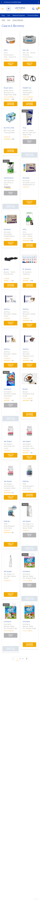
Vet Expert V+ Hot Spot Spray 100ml (10, 576)
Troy (24, 128)
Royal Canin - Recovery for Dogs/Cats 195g (10, 92)
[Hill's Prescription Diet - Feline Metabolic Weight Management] (29, 219)
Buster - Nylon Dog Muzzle (9, 273)
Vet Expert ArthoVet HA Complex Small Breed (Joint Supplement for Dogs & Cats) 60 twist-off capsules (10, 486)
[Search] (33, 8)
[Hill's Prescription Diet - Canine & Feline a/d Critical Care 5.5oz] (10, 39)
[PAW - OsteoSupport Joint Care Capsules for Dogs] (29, 471)
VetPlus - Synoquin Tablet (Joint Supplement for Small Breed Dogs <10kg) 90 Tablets (10, 354)
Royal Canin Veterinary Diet (10, 88)
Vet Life (26, 50)
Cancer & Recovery (17, 20)
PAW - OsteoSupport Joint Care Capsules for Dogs (28, 486)
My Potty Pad (9, 128)
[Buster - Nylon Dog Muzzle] (10, 259)
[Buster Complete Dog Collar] (29, 378)
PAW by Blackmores (27, 481)
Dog (3, 15)
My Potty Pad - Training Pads (10, 131)
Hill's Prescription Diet (10, 50)
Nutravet (26, 178)
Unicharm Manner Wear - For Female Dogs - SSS (29, 576)
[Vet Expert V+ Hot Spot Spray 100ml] (10, 561)
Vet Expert (8, 441)
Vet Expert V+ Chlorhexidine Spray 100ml (28, 526)
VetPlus (7, 309)
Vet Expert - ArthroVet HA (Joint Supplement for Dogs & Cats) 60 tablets (10, 446)
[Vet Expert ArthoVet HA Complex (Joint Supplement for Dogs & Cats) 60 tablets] (29, 431)
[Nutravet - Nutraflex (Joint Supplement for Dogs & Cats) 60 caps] (29, 167)
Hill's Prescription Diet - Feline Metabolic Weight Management (28, 234)
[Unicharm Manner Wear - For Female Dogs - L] (29, 611)
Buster (6, 269)
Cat (8, 15)
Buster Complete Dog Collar (28, 394)
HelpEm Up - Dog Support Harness (28, 92)
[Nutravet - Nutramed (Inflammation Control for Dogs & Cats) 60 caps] (10, 219)
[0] (36, 8)
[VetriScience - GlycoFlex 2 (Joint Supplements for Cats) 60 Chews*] (10, 167)
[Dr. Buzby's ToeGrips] (29, 259)
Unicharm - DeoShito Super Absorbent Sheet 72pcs (10, 394)
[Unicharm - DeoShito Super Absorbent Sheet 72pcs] (10, 378)
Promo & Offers (33, 15)
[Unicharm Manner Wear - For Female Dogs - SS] (10, 611)
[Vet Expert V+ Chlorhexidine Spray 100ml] (29, 510)
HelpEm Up (27, 88)
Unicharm (7, 389)
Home (3, 20)
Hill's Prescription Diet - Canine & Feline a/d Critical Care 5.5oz (10, 55)
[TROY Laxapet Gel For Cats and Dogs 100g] (29, 117)
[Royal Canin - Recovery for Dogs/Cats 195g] (10, 77)
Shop (8, 20)
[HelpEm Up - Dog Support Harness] (29, 77)
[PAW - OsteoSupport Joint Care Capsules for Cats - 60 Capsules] (10, 510)
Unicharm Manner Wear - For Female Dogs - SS (10, 626)
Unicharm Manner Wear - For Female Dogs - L (29, 626)
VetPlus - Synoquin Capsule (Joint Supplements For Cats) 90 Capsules (28, 354)
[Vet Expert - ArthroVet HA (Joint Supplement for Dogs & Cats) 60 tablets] (10, 431)
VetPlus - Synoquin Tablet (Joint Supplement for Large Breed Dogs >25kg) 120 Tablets (10, 314)
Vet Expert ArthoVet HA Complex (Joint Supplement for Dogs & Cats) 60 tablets (29, 446)
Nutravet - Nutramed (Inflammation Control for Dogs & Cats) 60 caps (10, 234)
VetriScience (9, 178)
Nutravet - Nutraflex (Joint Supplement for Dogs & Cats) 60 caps (29, 183)
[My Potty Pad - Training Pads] (10, 117)
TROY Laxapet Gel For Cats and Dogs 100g (29, 132)
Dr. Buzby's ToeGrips (27, 273)
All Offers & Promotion (20, 2)
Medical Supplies (19, 15)
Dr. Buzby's (27, 269)
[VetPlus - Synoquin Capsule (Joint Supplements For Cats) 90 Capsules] (29, 338)
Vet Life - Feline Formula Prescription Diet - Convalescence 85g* (29, 55)
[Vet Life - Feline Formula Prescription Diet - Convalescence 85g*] (29, 39)
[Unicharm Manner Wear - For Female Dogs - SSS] (29, 561)
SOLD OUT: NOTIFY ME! (29, 154)
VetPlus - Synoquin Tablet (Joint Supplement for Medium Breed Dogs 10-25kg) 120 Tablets (29, 314)
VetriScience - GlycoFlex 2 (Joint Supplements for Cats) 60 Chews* (10, 183)
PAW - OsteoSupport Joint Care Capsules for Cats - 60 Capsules (9, 526)
